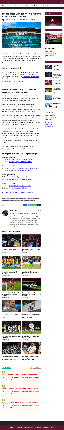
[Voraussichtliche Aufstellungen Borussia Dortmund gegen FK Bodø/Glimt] (11, 262)
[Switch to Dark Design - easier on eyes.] (61, 2)
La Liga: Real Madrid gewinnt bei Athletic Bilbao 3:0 (30, 337)
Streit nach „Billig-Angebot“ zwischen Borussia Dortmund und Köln (57, 89)
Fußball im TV (45, 2)
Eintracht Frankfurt (50, 57)
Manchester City (32, 198)
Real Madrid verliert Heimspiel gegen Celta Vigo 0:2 (11, 337)
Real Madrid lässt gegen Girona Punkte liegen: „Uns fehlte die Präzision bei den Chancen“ (30, 358)
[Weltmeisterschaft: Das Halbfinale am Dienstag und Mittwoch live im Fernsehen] (48, 105)
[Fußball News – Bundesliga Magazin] (4, 2)
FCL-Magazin (5, 5)
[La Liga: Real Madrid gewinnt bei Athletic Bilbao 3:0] (31, 327)
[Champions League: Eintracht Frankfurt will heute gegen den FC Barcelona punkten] (31, 262)
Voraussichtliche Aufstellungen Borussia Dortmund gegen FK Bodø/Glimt (10, 272)
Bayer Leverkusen (50, 55)
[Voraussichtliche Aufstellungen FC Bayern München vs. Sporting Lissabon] (11, 284)
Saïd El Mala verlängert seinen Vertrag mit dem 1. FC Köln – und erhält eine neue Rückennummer (57, 67)
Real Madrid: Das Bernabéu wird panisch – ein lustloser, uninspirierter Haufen (11, 316)
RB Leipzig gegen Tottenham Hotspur (20, 162)
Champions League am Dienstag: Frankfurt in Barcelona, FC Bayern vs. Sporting (31, 294)
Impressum (19, 427)
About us (12, 427)
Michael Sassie (8, 19)
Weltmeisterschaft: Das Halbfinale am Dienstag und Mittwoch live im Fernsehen (57, 105)
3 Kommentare (22, 19)
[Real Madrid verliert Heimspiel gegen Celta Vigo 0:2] (11, 327)
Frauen (27, 2)
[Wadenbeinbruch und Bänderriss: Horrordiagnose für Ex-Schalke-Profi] (48, 97)
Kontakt (39, 427)
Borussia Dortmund (50, 53)
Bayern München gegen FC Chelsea (20, 186)
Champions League (19, 198)
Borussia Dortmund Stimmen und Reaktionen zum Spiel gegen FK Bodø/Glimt (10, 251)
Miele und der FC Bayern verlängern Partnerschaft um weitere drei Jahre (57, 82)
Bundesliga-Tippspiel (48, 427)
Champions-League (19, 5)
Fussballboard (53, 2)
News (10, 200)
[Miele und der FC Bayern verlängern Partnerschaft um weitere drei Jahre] (48, 82)
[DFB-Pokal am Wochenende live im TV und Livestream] (48, 74)
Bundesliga (14, 2)
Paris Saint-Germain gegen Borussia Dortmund (23, 168)
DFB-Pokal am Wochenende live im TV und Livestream (57, 74)
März (4, 200)
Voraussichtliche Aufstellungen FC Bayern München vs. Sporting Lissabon (10, 294)
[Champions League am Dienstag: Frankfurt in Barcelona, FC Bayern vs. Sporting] (31, 284)
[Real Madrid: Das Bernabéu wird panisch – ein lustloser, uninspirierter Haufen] (11, 306)
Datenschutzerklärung (30, 427)
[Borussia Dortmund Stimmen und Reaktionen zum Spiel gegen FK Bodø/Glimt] (11, 240)
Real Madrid (17, 200)
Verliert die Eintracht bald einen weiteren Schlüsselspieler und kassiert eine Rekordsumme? (10, 358)
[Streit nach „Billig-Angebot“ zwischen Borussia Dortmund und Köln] (48, 90)
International (33, 2)
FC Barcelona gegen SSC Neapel (18, 188)
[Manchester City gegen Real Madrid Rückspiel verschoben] (21, 48)
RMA (24, 200)
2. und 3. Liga (21, 2)
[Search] (59, 2)
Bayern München (50, 51)
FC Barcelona (49, 126)
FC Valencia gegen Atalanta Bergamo (20, 159)
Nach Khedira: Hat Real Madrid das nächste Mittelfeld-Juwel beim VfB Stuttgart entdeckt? (31, 316)
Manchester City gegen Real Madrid (20, 177)
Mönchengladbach (50, 123)
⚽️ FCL (9, 2)
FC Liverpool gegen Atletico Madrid (19, 170)
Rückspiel (31, 200)
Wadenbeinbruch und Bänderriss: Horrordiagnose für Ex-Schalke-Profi (57, 97)
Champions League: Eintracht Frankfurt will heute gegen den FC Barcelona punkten (30, 272)
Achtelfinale (7, 198)
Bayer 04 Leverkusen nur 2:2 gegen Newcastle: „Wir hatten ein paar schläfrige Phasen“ (31, 251)
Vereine (39, 2)
